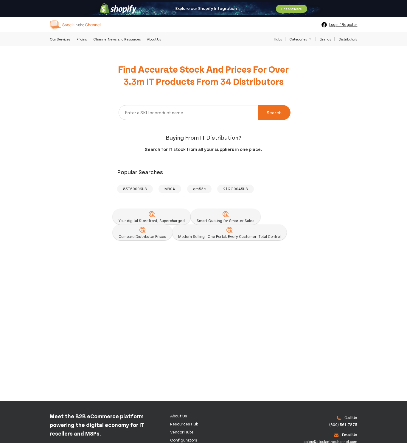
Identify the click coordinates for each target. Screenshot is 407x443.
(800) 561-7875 (343, 424)
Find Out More (291, 8)
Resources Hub (184, 423)
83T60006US (135, 188)
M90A (169, 188)
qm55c (199, 188)
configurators (183, 439)
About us (178, 415)
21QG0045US (235, 188)
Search (274, 112)
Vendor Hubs (182, 431)
